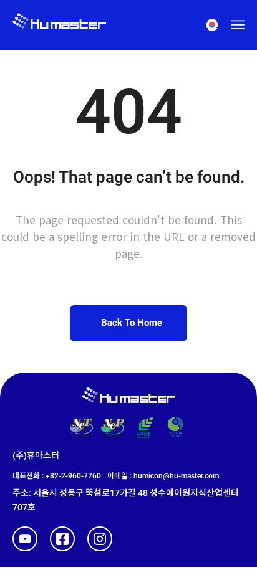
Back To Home (131, 322)
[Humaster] (59, 25)
